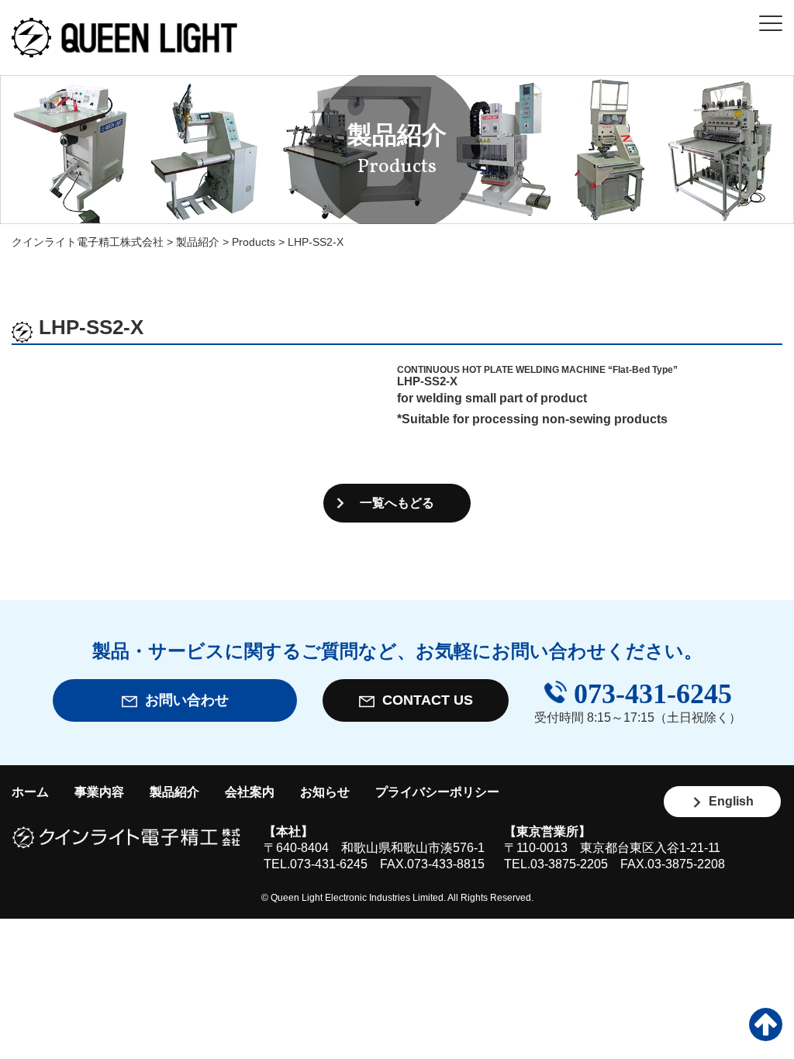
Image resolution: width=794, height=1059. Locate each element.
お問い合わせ (183, 700)
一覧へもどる (397, 502)
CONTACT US (424, 700)
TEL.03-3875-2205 (556, 864)
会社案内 (249, 792)
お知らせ (325, 792)
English (728, 801)
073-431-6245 (649, 694)
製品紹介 (174, 792)
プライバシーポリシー (437, 792)
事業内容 (99, 792)
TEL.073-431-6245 (316, 864)
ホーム (30, 792)
